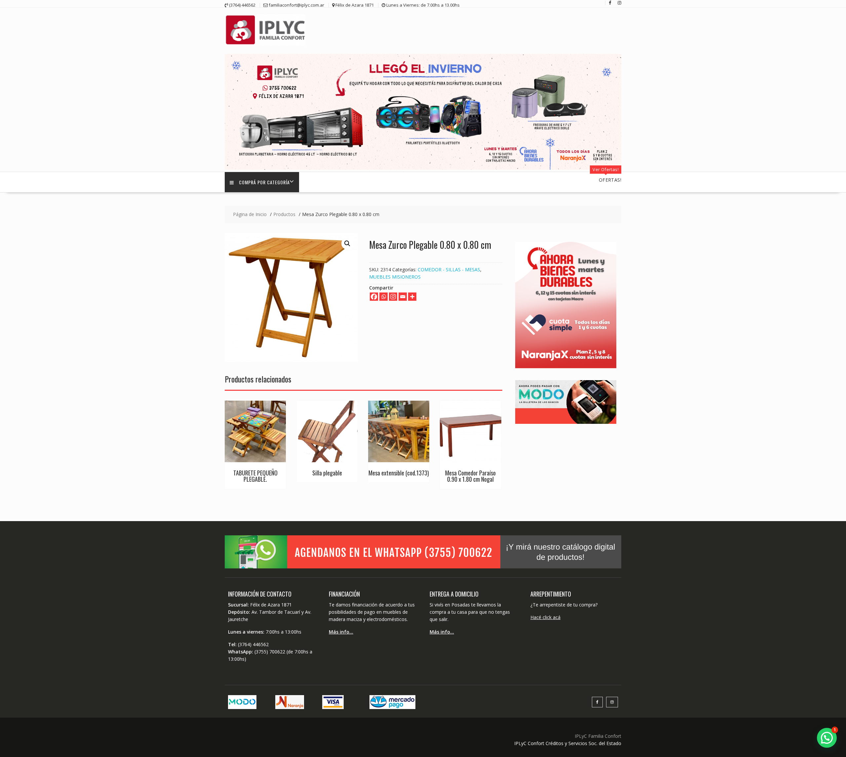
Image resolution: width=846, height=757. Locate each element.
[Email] (403, 296)
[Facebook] (374, 296)
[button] (347, 243)
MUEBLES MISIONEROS (395, 277)
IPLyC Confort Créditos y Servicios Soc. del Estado (567, 743)
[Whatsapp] (383, 296)
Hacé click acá (545, 617)
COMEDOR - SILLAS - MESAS (449, 269)
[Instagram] (393, 296)
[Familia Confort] (423, 168)
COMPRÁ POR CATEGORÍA (264, 182)
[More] (412, 296)
